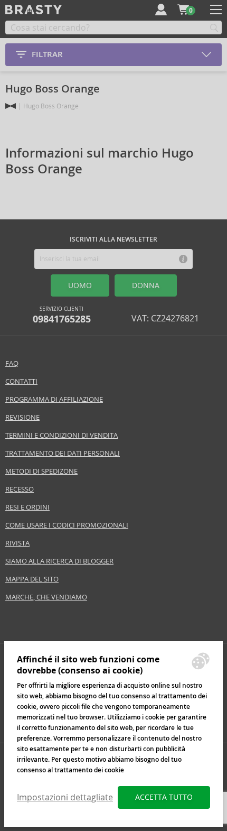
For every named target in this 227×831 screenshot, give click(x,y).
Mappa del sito (32, 579)
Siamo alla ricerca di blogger (59, 561)
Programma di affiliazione (54, 399)
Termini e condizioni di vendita (61, 435)
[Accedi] (161, 9)
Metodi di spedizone (41, 471)
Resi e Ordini (27, 507)
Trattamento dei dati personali (62, 453)
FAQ (11, 363)
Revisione (22, 417)
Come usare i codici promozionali (66, 525)
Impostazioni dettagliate (65, 797)
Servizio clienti (62, 315)
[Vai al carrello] (183, 9)
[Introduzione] (10, 106)
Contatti (21, 381)
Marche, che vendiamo (46, 597)
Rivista (17, 543)
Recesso (19, 489)
